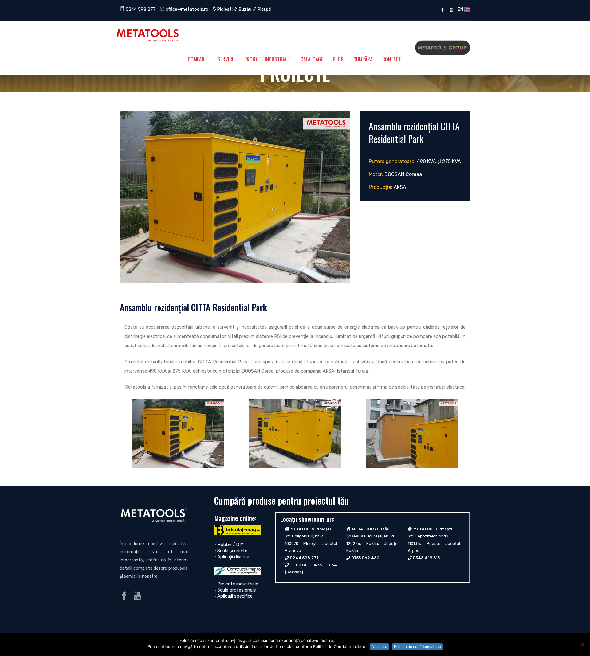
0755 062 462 (365, 558)
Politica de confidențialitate (417, 646)
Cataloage (312, 59)
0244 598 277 (140, 9)
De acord (379, 646)
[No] (582, 644)
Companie (198, 59)
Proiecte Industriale (267, 59)
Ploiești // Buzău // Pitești (244, 9)
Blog (338, 59)
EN (460, 9)
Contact (391, 59)
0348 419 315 (426, 558)
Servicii (226, 59)
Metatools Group (442, 47)
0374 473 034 (316, 565)
